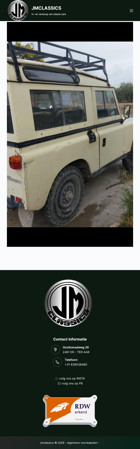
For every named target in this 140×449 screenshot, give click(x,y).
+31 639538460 (76, 364)
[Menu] (131, 10)
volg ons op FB (72, 383)
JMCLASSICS (46, 8)
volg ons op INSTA (72, 378)
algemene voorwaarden (82, 442)
